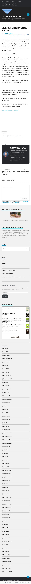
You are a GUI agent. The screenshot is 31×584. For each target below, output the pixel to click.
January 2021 (6, 355)
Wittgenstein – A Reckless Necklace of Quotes (13, 277)
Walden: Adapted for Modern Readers (11, 308)
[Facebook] (3, 4)
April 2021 (6, 351)
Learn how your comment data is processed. (15, 201)
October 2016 (6, 395)
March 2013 (6, 494)
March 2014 (6, 463)
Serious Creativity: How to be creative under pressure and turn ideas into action (13, 325)
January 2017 (6, 392)
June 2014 (5, 453)
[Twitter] (9, 4)
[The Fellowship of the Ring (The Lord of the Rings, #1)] (27, 316)
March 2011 (6, 551)
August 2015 (6, 419)
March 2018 (6, 372)
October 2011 (6, 538)
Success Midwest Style (7, 273)
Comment (24, 198)
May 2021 (5, 348)
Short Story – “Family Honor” (9, 270)
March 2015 (6, 426)
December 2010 (7, 561)
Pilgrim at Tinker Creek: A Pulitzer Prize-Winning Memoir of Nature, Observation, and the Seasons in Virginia (13, 320)
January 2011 (6, 558)
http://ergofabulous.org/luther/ (10, 110)
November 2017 (7, 379)
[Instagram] (13, 4)
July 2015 (5, 422)
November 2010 (7, 565)
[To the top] (28, 577)
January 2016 (6, 416)
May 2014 (5, 456)
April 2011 (6, 548)
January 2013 (6, 500)
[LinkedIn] (6, 4)
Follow (5, 296)
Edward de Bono (5, 327)
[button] (15, 216)
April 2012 (6, 531)
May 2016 (5, 409)
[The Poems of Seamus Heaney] (27, 333)
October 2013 (6, 473)
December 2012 (7, 504)
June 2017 (5, 382)
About (7, 1)
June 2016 (5, 406)
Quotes (19, 1)
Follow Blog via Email (8, 285)
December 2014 (7, 433)
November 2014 (7, 436)
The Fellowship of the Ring (8, 313)
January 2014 (6, 466)
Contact (13, 1)
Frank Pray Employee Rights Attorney (15, 34)
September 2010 (7, 571)
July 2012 (5, 521)
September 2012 (7, 514)
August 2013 (6, 480)
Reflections (5, 25)
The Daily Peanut (11, 16)
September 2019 (7, 358)
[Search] (16, 4)
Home (3, 1)
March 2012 (6, 534)
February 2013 (7, 497)
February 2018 (7, 375)
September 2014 (7, 443)
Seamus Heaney (5, 331)
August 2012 (6, 517)
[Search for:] (15, 249)
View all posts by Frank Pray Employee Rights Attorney (18, 159)
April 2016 (6, 412)
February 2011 (7, 554)
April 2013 (6, 490)
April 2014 (6, 460)
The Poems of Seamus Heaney (9, 330)
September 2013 (7, 477)
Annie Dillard (5, 322)
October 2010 (6, 568)
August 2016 (6, 402)
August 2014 (6, 446)
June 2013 (5, 487)
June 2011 (5, 544)
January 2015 (6, 429)
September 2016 (7, 399)
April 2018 (6, 368)
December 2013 (7, 470)
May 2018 (5, 365)
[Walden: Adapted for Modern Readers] (27, 311)
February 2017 (7, 389)
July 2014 (5, 450)
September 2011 (7, 541)
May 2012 (5, 527)
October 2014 (6, 439)
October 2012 (6, 510)
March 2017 (6, 385)
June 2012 (5, 524)
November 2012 (7, 507)
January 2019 (6, 362)
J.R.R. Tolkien (5, 314)
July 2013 (5, 483)
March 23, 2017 (9, 33)
